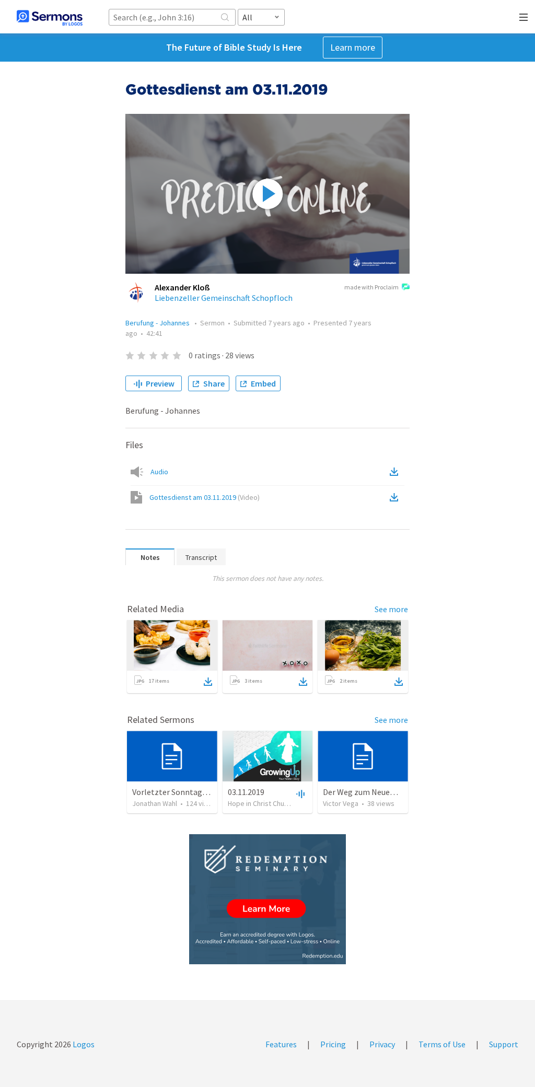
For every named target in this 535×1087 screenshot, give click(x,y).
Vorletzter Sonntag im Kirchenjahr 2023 (203, 792)
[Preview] (299, 793)
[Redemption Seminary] (267, 899)
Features (281, 1044)
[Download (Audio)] (396, 472)
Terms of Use (442, 1044)
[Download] (208, 681)
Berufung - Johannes (158, 323)
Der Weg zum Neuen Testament (379, 792)
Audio (159, 471)
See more (391, 609)
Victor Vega (340, 803)
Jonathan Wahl (154, 803)
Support (503, 1044)
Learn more (352, 47)
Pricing (333, 1044)
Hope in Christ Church (261, 803)
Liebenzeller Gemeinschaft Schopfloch (224, 298)
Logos (83, 1044)
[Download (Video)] (396, 497)
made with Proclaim (371, 287)
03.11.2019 (246, 792)
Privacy (382, 1044)
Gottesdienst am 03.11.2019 (204, 497)
